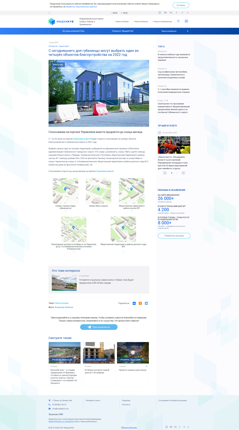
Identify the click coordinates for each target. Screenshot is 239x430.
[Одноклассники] (176, 12)
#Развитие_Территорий (58, 46)
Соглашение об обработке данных (173, 400)
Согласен (181, 5)
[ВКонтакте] (171, 12)
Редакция (126, 400)
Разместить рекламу (174, 236)
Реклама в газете (93, 400)
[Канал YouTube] (165, 12)
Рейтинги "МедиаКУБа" (123, 31)
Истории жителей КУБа (73, 31)
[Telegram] (146, 303)
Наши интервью (169, 31)
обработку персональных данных (81, 6)
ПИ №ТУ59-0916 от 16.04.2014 (61, 422)
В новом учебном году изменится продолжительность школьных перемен (174, 57)
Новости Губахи (122, 22)
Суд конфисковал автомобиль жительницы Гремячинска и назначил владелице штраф (172, 75)
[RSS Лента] (187, 12)
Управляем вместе (82, 139)
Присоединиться (101, 327)
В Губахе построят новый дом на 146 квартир (97, 371)
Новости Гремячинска (163, 22)
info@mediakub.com (60, 409)
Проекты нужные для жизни (132, 370)
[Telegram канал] (182, 12)
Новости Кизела (141, 22)
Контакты (126, 405)
